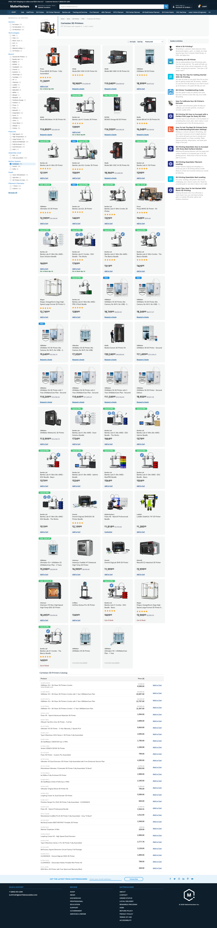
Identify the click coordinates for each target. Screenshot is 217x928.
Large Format (18, 139)
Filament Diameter (16, 183)
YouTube (192, 879)
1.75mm (16, 186)
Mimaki (16, 95)
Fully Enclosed (18, 144)
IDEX (15, 149)
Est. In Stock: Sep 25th (47, 89)
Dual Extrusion (18, 147)
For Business (18, 29)
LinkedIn (183, 879)
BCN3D (16, 64)
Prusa (15, 105)
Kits (15, 155)
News (72, 895)
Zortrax (16, 128)
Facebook (170, 879)
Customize (108, 532)
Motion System (14, 161)
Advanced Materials (20, 142)
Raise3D (16, 110)
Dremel (16, 69)
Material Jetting (18, 48)
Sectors (11, 22)
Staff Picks (30, 12)
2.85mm (16, 188)
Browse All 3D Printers (18, 18)
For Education (18, 27)
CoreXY (16, 166)
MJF (15, 46)
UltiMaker (17, 118)
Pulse (15, 108)
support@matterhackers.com (23, 895)
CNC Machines (181, 12)
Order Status (126, 898)
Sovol (15, 115)
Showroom (75, 898)
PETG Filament (118, 12)
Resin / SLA (17, 40)
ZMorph (16, 126)
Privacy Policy (126, 914)
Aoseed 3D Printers (19, 57)
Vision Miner (17, 123)
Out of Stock (109, 620)
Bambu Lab (66, 12)
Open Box (16, 177)
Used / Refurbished (20, 175)
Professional (76, 901)
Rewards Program (128, 904)
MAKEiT (16, 87)
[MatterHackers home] (19, 6)
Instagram (179, 879)
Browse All (12, 193)
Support (74, 908)
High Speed (17, 134)
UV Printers (17, 51)
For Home (17, 24)
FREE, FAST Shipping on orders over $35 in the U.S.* (26, 1)
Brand (11, 54)
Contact (123, 895)
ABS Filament (106, 12)
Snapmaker (17, 113)
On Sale (133, 42)
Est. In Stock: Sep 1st (46, 271)
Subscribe (134, 879)
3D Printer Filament (53, 12)
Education (75, 904)
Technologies (13, 33)
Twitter (175, 879)
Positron (16, 102)
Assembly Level (14, 153)
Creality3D (17, 67)
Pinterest (188, 879)
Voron (15, 120)
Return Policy (126, 911)
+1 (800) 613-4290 (64, 1)
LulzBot (16, 85)
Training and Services (80, 12)
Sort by (140, 42)
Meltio (15, 92)
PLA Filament (94, 12)
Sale (22, 12)
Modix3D (16, 97)
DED (15, 35)
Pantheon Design (19, 100)
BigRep (15, 62)
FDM (82, 19)
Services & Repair (78, 914)
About (122, 892)
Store (68, 19)
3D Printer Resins (168, 12)
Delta (15, 169)
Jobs (122, 908)
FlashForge (17, 74)
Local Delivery (126, 901)
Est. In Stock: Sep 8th (78, 135)
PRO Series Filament (133, 12)
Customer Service (51, 1)
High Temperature (19, 136)
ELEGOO (16, 72)
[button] (45, 6)
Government (76, 911)
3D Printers (40, 12)
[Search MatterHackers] (166, 6)
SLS (15, 43)
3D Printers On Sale (20, 180)
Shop (72, 892)
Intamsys (16, 82)
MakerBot (16, 90)
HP (14, 80)
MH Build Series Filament (150, 12)
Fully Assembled (19, 158)
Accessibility (125, 920)
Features (12, 132)
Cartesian (17, 164)
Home (63, 19)
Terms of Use (126, 917)
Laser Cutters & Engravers (197, 12)
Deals (10, 172)
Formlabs (17, 77)
